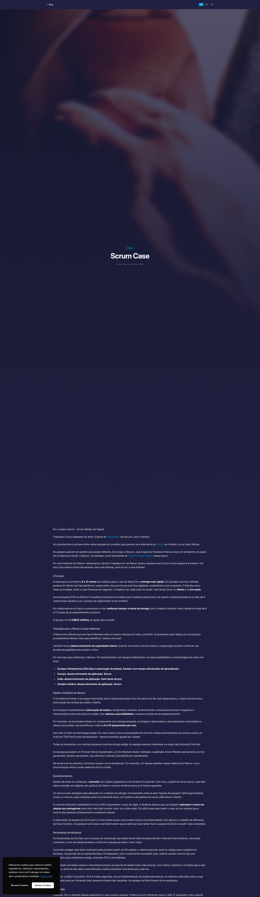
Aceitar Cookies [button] (43, 885)
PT (201, 4)
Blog (51, 4)
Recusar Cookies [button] (19, 885)
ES (212, 4)
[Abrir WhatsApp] (252, 889)
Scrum (160, 544)
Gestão (130, 248)
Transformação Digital (140, 555)
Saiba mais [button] (46, 876)
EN (206, 4)
